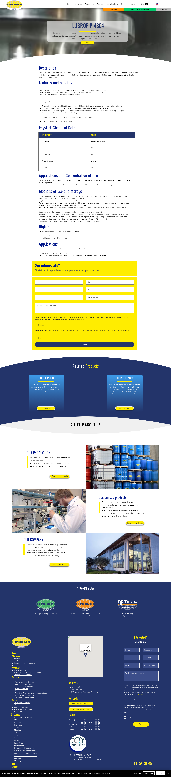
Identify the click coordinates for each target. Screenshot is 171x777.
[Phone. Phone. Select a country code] (90, 297)
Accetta (160, 773)
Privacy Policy (86, 757)
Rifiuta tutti (149, 773)
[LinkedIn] (142, 4)
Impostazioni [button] (136, 773)
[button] (101, 4)
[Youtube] (146, 4)
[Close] (168, 773)
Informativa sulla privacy (101, 773)
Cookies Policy (76, 760)
